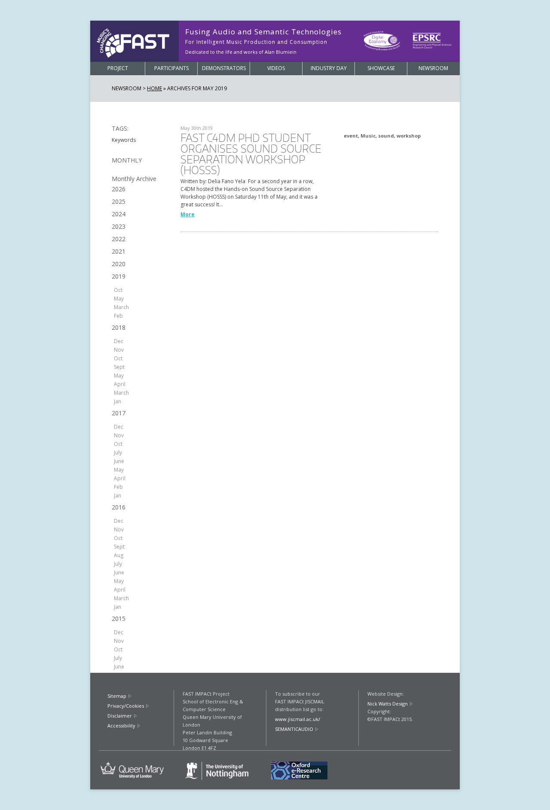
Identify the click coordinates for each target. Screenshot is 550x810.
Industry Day (329, 68)
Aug (118, 555)
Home (154, 88)
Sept (119, 367)
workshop (409, 135)
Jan (117, 401)
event (351, 135)
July (118, 452)
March (121, 307)
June (119, 461)
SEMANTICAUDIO (294, 729)
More (187, 214)
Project (117, 68)
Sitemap (116, 696)
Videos (276, 68)
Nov (119, 349)
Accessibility (121, 725)
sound (386, 135)
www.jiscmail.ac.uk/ (297, 719)
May (119, 298)
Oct (118, 290)
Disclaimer (119, 715)
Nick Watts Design (387, 703)
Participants (171, 68)
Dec (118, 341)
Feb (118, 315)
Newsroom (433, 68)
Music (368, 135)
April (119, 384)
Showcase (381, 68)
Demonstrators (224, 68)
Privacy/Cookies (125, 706)
